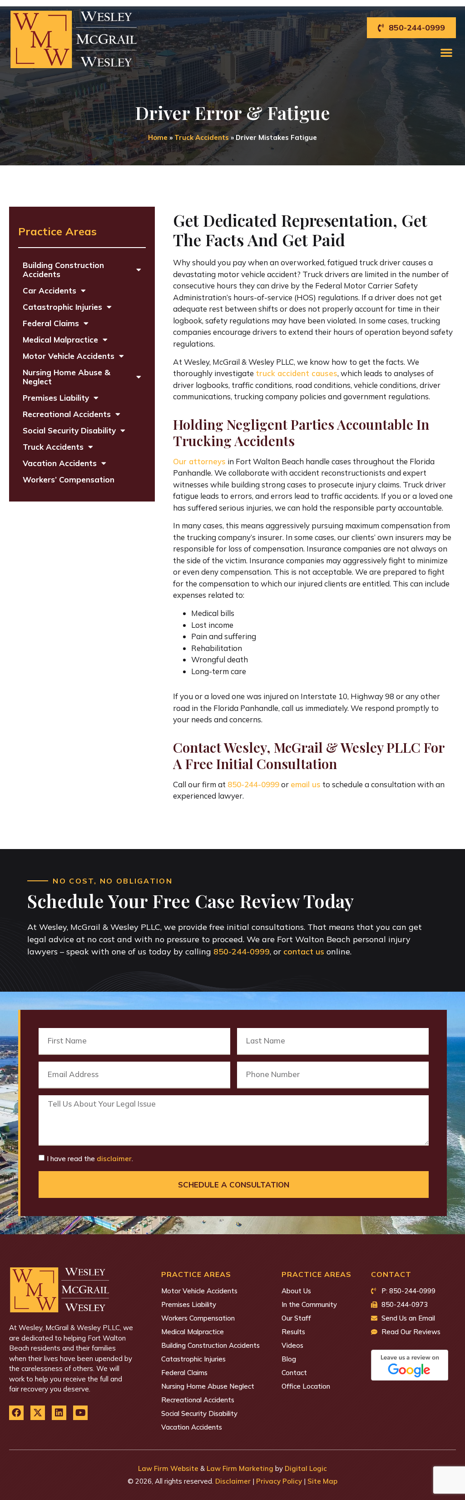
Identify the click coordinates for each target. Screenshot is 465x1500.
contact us (303, 951)
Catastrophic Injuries (62, 307)
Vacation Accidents (60, 463)
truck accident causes (296, 373)
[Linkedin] (59, 1413)
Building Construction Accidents (63, 269)
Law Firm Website (168, 1468)
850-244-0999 (253, 784)
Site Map (322, 1481)
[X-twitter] (37, 1413)
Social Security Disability (69, 430)
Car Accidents (49, 290)
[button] (446, 52)
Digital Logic (306, 1468)
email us (306, 784)
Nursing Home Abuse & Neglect (66, 377)
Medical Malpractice (60, 339)
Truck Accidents (201, 137)
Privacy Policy (279, 1481)
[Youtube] (80, 1413)
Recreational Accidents (67, 414)
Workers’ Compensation (68, 479)
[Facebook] (16, 1413)
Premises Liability (56, 397)
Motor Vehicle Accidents (68, 356)
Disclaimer (233, 1481)
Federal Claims (51, 323)
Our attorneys (199, 461)
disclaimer (114, 1158)
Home (158, 137)
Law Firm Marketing (240, 1468)
